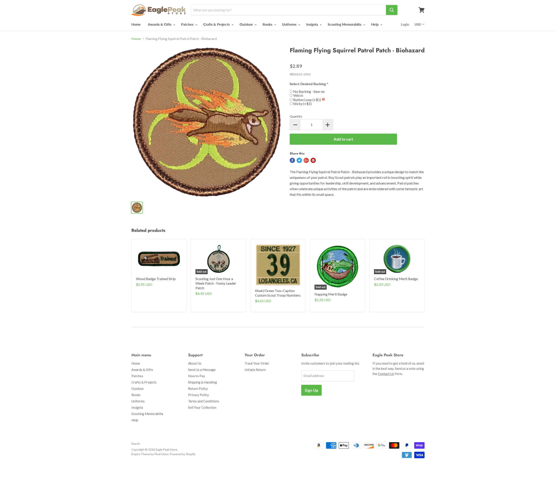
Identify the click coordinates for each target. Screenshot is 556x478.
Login (405, 24)
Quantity (296, 116)
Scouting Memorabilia (345, 24)
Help (375, 24)
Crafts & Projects (217, 24)
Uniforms (289, 24)
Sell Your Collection (202, 407)
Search (135, 443)
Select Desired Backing (308, 84)
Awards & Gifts (160, 24)
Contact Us (386, 374)
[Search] (391, 10)
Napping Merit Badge (330, 294)
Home (136, 24)
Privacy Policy (198, 395)
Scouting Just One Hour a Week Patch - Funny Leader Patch (215, 283)
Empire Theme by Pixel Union (150, 454)
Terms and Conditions (203, 401)
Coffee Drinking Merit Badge (396, 279)
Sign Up (311, 390)
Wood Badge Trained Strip (156, 279)
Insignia (312, 24)
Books (268, 24)
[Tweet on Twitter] (299, 160)
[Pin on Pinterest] (313, 160)
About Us (194, 363)
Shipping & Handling (202, 382)
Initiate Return (255, 370)
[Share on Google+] (306, 160)
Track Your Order (257, 363)
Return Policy (198, 388)
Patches (187, 24)
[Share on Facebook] (292, 160)
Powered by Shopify (182, 454)
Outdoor (247, 24)
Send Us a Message (202, 370)
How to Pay (196, 376)
